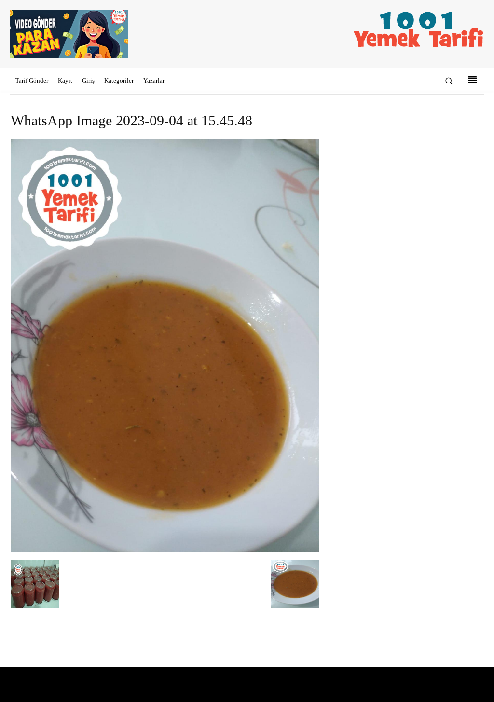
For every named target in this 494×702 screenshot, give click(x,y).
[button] (449, 81)
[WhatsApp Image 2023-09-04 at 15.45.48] (165, 549)
